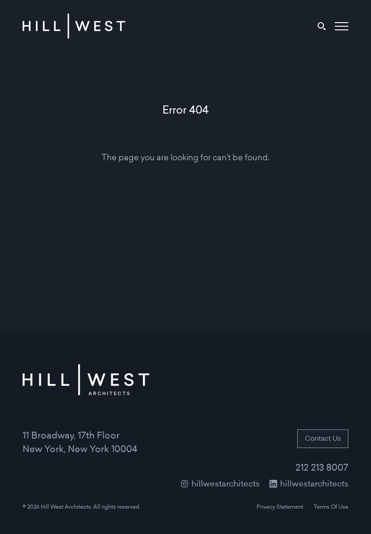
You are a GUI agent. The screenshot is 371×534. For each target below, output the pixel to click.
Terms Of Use (331, 507)
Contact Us (323, 439)
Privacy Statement (280, 507)
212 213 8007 (321, 468)
